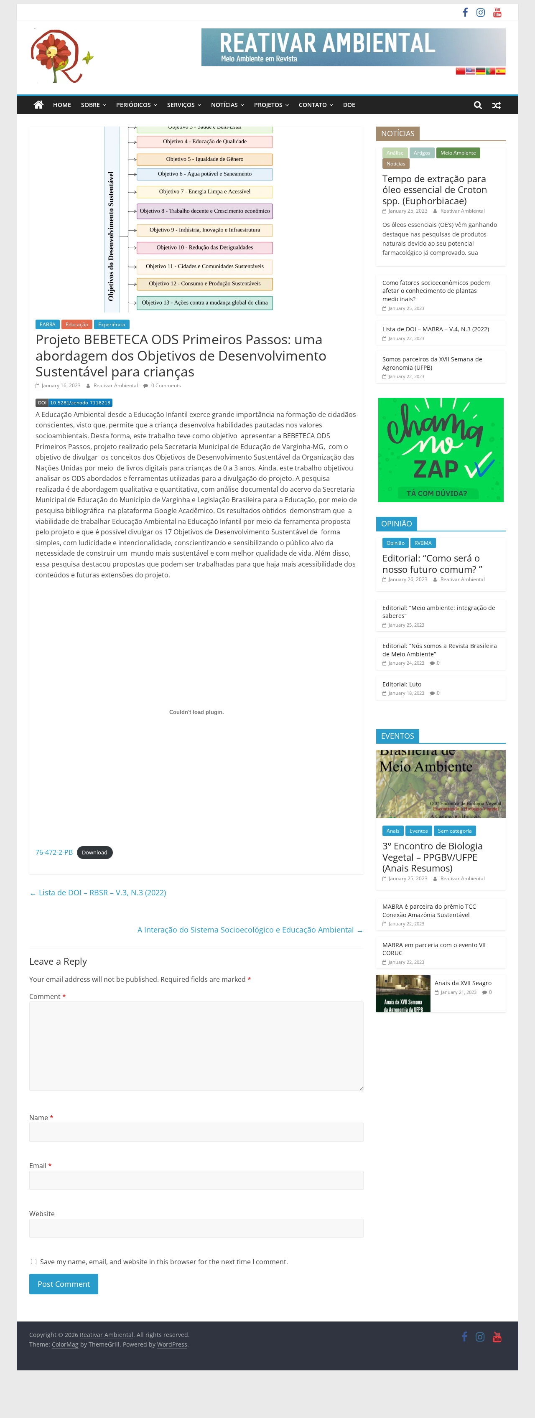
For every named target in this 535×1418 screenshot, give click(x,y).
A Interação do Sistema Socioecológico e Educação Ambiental (251, 930)
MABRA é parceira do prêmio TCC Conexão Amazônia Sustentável (429, 910)
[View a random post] (496, 105)
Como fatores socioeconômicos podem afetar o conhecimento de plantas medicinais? (436, 291)
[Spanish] (501, 71)
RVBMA (423, 542)
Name (41, 1117)
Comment (47, 996)
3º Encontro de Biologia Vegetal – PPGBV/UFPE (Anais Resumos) (432, 856)
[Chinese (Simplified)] (461, 71)
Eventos (419, 830)
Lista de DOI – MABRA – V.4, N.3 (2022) (435, 329)
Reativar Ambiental (116, 385)
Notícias (224, 105)
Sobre (90, 105)
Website (42, 1213)
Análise (395, 152)
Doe (349, 105)
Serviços (181, 105)
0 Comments (165, 385)
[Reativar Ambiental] (38, 105)
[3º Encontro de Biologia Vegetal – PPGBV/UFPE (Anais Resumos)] (441, 754)
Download (94, 852)
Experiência (111, 324)
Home (62, 105)
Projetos (268, 105)
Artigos (422, 152)
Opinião (396, 542)
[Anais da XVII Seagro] (403, 979)
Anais (393, 830)
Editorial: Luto (401, 684)
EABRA (48, 324)
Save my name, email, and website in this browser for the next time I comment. (164, 1261)
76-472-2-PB (54, 852)
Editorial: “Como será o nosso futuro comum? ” (432, 563)
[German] (481, 71)
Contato (313, 105)
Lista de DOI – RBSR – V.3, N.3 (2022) (97, 892)
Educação (77, 324)
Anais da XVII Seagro (463, 983)
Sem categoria (455, 830)
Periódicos (133, 105)
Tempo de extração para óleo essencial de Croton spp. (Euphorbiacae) (434, 189)
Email (40, 1165)
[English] (471, 71)
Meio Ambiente (458, 152)
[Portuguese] (491, 71)
